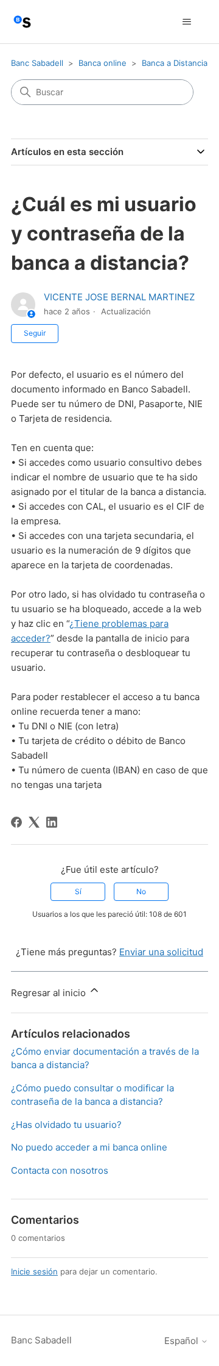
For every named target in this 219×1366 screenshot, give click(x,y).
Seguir (35, 333)
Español (182, 1340)
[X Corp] (34, 822)
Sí (78, 891)
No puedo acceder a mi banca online (89, 1147)
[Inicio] (22, 21)
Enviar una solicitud (161, 952)
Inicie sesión (34, 1271)
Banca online (102, 63)
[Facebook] (16, 822)
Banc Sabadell (37, 63)
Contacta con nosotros (59, 1170)
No (141, 891)
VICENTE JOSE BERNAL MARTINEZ (119, 297)
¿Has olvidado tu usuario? (66, 1124)
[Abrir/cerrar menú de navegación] (186, 22)
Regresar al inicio (49, 993)
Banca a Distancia (174, 63)
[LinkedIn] (51, 822)
